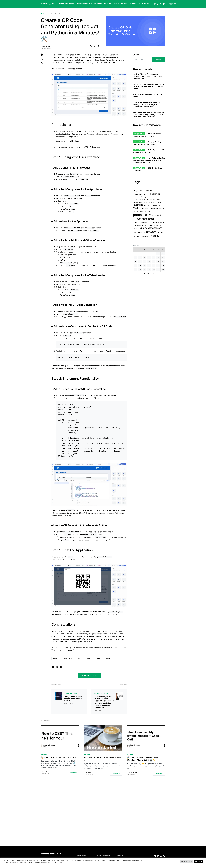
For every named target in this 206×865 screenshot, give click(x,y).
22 (158, 266)
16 (163, 262)
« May (146, 273)
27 (149, 270)
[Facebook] (155, 4)
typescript (136, 236)
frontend (148, 202)
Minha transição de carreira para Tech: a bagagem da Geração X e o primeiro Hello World (149, 86)
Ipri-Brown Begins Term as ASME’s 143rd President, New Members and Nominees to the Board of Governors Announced (104, 701)
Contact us (119, 855)
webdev (107, 658)
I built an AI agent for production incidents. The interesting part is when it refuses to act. (148, 76)
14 (153, 262)
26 (144, 270)
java (159, 202)
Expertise (142, 202)
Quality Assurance (70, 693)
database (152, 199)
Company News (147, 197)
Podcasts (148, 211)
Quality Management (150, 228)
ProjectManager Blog (154, 225)
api (137, 191)
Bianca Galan (46, 772)
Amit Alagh (88, 772)
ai (134, 190)
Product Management (144, 218)
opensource (153, 208)
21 (153, 266)
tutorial (98, 658)
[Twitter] (160, 4)
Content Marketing (139, 199)
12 (144, 262)
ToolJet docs (57, 650)
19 (144, 266)
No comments (68, 14)
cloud (140, 197)
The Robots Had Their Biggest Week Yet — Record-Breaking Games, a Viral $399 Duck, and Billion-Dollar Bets (148, 114)
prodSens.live (48, 4)
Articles (149, 191)
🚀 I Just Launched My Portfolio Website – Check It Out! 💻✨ (142, 759)
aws (148, 194)
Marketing (138, 208)
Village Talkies (139, 134)
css (148, 199)
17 (135, 266)
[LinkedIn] (157, 4)
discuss (135, 202)
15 (158, 262)
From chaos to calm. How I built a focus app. (103, 759)
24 (135, 270)
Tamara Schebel (132, 772)
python (79, 658)
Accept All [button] (198, 861)
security (140, 232)
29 (158, 270)
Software (44, 14)
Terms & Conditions (103, 855)
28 (153, 270)
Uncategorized (145, 236)
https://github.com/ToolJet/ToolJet (77, 131)
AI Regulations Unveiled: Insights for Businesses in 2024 (73, 698)
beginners (56, 658)
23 (163, 266)
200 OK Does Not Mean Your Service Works (147, 95)
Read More (73, 773)
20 (149, 266)
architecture (142, 191)
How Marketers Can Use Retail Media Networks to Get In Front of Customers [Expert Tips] (149, 160)
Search (136, 55)
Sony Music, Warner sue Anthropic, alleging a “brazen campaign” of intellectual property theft (147, 104)
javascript (138, 205)
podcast (141, 211)
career (135, 197)
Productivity (159, 215)
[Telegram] (164, 4)
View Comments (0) (88, 675)
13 (149, 262)
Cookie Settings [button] (186, 861)
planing (161, 208)
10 (135, 262)
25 (140, 270)
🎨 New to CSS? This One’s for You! (58, 757)
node (146, 208)
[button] (172, 4)
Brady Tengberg (46, 46)
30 (163, 270)
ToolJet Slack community (92, 647)
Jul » (152, 273)
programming (157, 222)
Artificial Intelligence (139, 194)
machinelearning (155, 205)
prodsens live (68, 658)
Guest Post (154, 202)
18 (140, 266)
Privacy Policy (81, 855)
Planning (135, 211)
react (135, 232)
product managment (141, 222)
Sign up (75, 134)
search (158, 59)
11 (140, 262)
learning (146, 205)
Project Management (140, 225)
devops (159, 199)
